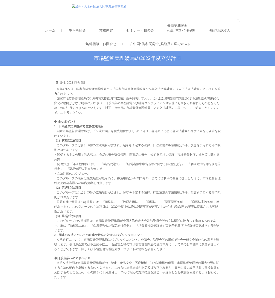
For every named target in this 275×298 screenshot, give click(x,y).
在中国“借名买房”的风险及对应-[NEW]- (160, 44)
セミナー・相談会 (140, 30)
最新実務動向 (181, 28)
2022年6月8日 (75, 82)
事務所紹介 (77, 30)
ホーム (50, 30)
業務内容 (106, 30)
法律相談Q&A (219, 30)
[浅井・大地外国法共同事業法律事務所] (100, 6)
